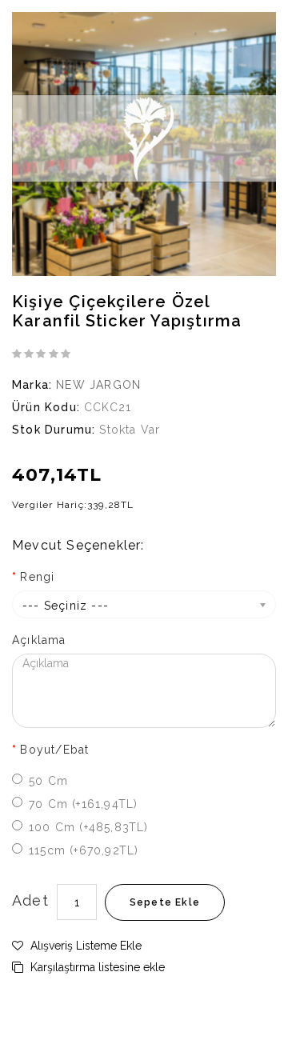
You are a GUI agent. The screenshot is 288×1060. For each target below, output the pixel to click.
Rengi (37, 576)
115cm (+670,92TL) (83, 850)
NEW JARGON (98, 384)
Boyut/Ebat (54, 749)
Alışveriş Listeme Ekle (84, 945)
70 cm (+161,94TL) (83, 804)
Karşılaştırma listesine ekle (96, 967)
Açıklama (39, 640)
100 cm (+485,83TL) (89, 827)
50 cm (48, 780)
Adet (30, 900)
